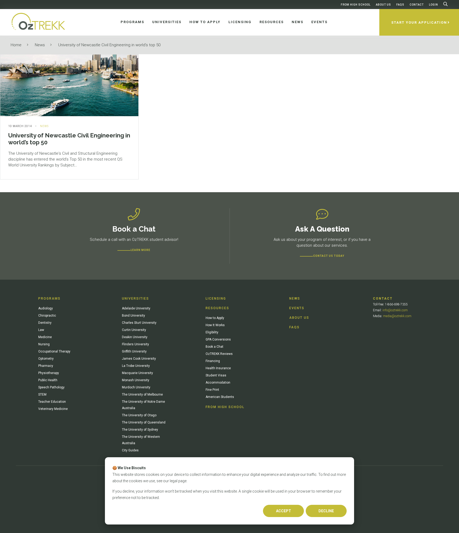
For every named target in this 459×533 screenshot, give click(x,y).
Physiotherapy (48, 373)
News (40, 45)
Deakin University (134, 337)
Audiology (45, 308)
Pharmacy (45, 366)
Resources (217, 308)
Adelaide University (136, 308)
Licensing (216, 298)
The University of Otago (139, 415)
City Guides (130, 450)
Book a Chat (214, 347)
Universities (135, 298)
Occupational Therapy (54, 351)
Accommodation (218, 382)
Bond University (133, 315)
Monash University (135, 380)
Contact (417, 4)
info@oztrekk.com (395, 310)
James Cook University (139, 358)
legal (173, 481)
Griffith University (134, 351)
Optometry (46, 358)
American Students (220, 397)
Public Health (47, 380)
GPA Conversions (218, 339)
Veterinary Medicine (53, 409)
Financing (213, 361)
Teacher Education (52, 402)
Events (296, 308)
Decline (326, 511)
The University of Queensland (143, 422)
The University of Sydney (140, 429)
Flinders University (135, 344)
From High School (356, 4)
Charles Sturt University (139, 323)
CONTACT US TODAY (328, 255)
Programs (49, 298)
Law (41, 330)
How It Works (215, 325)
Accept (283, 511)
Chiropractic (47, 315)
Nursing (44, 344)
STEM (42, 394)
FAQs (400, 4)
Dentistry (45, 323)
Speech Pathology (51, 387)
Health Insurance (218, 368)
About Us (383, 4)
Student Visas (216, 375)
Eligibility (212, 332)
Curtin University (134, 330)
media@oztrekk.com (397, 316)
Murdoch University (136, 387)
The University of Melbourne (142, 394)
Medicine (45, 337)
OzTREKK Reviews (219, 354)
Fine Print (212, 390)
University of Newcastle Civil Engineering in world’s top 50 (109, 45)
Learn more (140, 250)
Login (433, 4)
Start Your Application (419, 22)
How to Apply (215, 318)
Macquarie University (137, 373)
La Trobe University (136, 366)
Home (16, 45)
